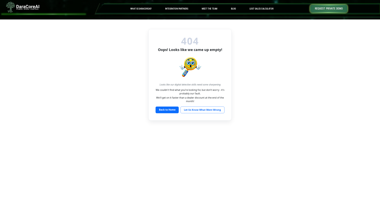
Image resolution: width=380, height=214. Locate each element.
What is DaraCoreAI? (141, 8)
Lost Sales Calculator (262, 8)
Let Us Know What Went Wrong (202, 109)
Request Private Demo (329, 8)
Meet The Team (209, 8)
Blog (233, 8)
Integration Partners (176, 8)
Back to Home (167, 109)
